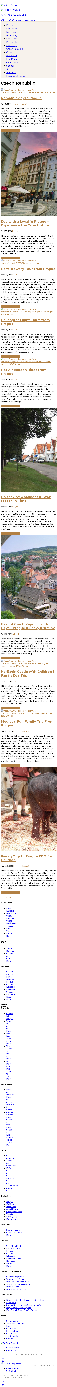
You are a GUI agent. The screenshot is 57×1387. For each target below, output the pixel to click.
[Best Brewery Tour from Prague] (28, 263)
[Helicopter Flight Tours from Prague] (28, 314)
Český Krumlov (10, 916)
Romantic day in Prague (21, 98)
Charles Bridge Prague (9, 1016)
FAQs (8, 1168)
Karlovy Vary (9, 929)
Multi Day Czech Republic (14, 47)
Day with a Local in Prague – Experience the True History (25, 223)
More (8, 961)
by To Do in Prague (19, 104)
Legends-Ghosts (10, 990)
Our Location (10, 1176)
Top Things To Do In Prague (18, 1284)
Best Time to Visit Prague (17, 1289)
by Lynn (15, 231)
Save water (9, 1108)
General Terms (12, 1347)
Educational (11, 986)
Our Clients (9, 1181)
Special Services (10, 67)
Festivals (10, 981)
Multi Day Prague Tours (13, 40)
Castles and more (14, 1232)
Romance (10, 994)
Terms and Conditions (16, 1323)
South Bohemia (10, 949)
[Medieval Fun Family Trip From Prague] (28, 715)
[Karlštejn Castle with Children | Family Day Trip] (28, 666)
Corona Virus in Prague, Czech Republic (10, 1117)
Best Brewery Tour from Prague (28, 269)
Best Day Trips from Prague (9, 1038)
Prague (9, 908)
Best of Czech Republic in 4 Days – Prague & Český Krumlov (28, 626)
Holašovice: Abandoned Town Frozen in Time (26, 499)
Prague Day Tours (11, 27)
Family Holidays (10, 977)
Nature (9, 996)
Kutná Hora (9, 934)
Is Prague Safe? (9, 1063)
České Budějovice (11, 921)
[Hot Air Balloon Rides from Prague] (28, 364)
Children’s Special (10, 972)
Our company (10, 1156)
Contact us (11, 1338)
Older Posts (7, 897)
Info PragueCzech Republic (14, 61)
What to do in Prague (15, 1279)
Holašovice (11, 913)
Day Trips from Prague (13, 34)
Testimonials (12, 1185)
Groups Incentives (11, 54)
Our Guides (9, 1171)
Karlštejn (10, 910)
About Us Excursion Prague (15, 74)
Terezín (9, 925)
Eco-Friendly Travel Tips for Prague (9, 1139)
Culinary (9, 984)
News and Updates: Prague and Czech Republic (10, 1097)
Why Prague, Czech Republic (10, 1128)
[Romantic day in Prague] (28, 92)
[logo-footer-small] (11, 1343)
